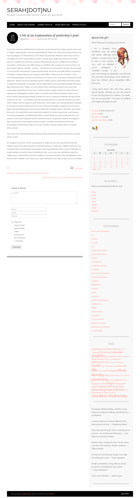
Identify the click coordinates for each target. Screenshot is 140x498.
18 (94, 164)
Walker (106, 393)
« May (94, 169)
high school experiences (109, 366)
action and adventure (101, 231)
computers (117, 352)
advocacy (97, 348)
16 (122, 161)
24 (127, 164)
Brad (94, 195)
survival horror (98, 319)
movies (95, 288)
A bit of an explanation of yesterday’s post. (49, 35)
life (8, 168)
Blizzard (116, 349)
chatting (95, 352)
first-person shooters (100, 273)
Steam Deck (118, 386)
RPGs (94, 308)
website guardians (99, 120)
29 (116, 167)
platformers (96, 304)
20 (105, 164)
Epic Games (119, 356)
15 (116, 161)
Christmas (104, 352)
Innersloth (122, 366)
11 (94, 161)
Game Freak (109, 359)
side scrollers (97, 311)
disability (98, 356)
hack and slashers (99, 277)
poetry (111, 380)
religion (111, 383)
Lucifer (99, 371)
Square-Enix (105, 386)
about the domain (26, 25)
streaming (98, 389)
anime (94, 239)
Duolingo (109, 356)
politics (117, 379)
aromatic (95, 110)
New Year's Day (117, 375)
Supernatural (115, 389)
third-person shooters (101, 327)
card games (97, 262)
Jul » (99, 169)
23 (122, 164)
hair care (112, 362)
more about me (62, 25)
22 (116, 164)
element (95, 114)
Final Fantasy (98, 359)
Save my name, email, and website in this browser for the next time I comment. (19, 231)
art (93, 246)
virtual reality (97, 331)
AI (92, 235)
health (96, 366)
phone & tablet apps (100, 300)
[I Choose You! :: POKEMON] (93, 129)
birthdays (107, 349)
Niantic (127, 375)
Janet (94, 198)
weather (112, 393)
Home (12, 25)
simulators (96, 315)
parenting (100, 379)
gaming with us (44, 25)
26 (100, 167)
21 (111, 164)
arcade (95, 243)
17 (127, 161)
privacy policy (79, 25)
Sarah (94, 208)
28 (111, 167)
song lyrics (121, 383)
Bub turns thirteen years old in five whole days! (62, 177)
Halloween (120, 362)
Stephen (95, 211)
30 (122, 167)
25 (94, 167)
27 (105, 167)
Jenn (93, 201)
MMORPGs (96, 285)
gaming (117, 359)
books (94, 258)
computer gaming (99, 265)
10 (127, 158)
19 (100, 164)
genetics (96, 362)
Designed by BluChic (125, 494)
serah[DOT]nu (29, 10)
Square (95, 386)
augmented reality (99, 250)
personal (33, 39)
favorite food (97, 117)
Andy (94, 192)
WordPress (50, 494)
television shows (99, 323)
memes (106, 370)
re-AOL (102, 384)
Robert (94, 205)
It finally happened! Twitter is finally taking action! (28, 173)
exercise (127, 356)
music (94, 292)
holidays (95, 281)
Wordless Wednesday (110, 396)
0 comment (78, 168)
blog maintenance (99, 254)
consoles (95, 269)
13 (105, 161)
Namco (108, 375)
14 (111, 161)
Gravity (105, 362)
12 (100, 161)
